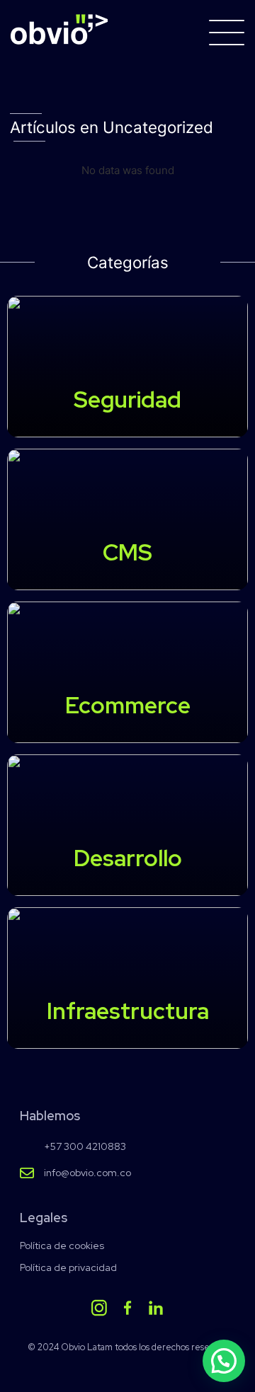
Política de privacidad (68, 1268)
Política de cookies (62, 1246)
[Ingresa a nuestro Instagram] (99, 1308)
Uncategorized (158, 127)
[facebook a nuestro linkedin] (156, 1308)
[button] (224, 1361)
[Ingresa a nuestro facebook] (127, 1308)
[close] (226, 32)
